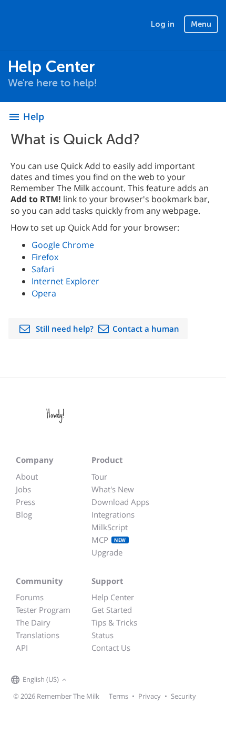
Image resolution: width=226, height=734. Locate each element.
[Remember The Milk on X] (99, 680)
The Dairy (33, 622)
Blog (24, 514)
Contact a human (145, 328)
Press (25, 502)
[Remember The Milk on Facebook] (84, 680)
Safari (43, 269)
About (27, 476)
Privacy (149, 696)
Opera (44, 293)
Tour (99, 476)
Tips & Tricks (114, 622)
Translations (37, 635)
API (22, 647)
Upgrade (106, 552)
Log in (162, 24)
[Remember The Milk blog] (112, 680)
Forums (30, 597)
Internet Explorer (65, 281)
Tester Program (43, 609)
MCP (108, 539)
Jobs (23, 489)
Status (102, 635)
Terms (118, 696)
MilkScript (109, 527)
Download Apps (120, 502)
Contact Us (110, 647)
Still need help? (65, 328)
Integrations (113, 514)
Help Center (112, 597)
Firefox (45, 257)
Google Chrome (63, 245)
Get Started (111, 609)
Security (183, 696)
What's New (112, 489)
